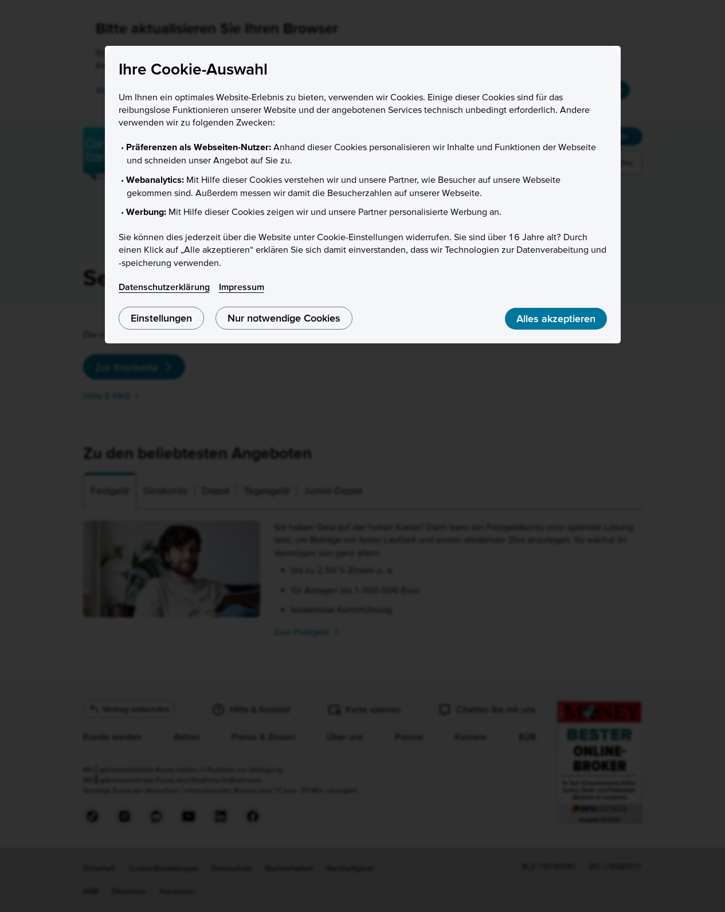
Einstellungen (161, 318)
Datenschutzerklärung (164, 286)
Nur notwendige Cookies (284, 318)
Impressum (241, 286)
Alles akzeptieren (555, 318)
